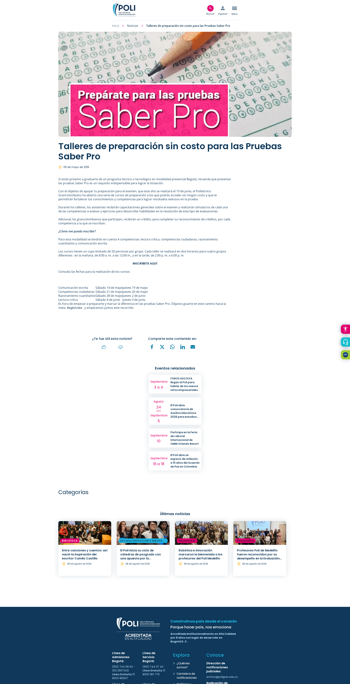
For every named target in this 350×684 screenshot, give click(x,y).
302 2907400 (120, 670)
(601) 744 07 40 (153, 666)
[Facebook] (152, 347)
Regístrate (74, 308)
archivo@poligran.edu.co (222, 677)
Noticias (132, 26)
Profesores (187, 540)
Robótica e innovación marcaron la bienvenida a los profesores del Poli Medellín (200, 554)
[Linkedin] (182, 347)
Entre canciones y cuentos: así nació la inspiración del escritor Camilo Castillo (85, 554)
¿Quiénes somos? (183, 665)
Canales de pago (346, 355)
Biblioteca (70, 540)
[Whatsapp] (172, 347)
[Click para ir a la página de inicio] (124, 10)
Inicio (115, 26)
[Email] (193, 347)
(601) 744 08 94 (123, 666)
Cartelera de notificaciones (187, 676)
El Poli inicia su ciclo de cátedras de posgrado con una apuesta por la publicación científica (140, 556)
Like (103, 347)
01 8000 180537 (123, 676)
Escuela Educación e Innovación (142, 541)
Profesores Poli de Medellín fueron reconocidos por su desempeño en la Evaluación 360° (258, 556)
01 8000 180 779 (154, 672)
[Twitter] (162, 347)
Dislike (120, 347)
